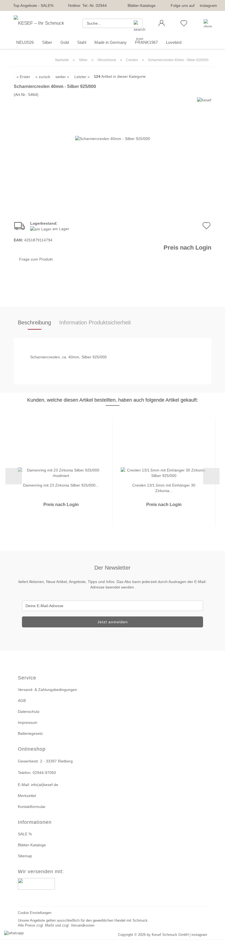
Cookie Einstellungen (34, 913)
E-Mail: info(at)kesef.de (38, 784)
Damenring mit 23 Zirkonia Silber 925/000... (61, 485)
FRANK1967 (146, 42)
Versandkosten (82, 925)
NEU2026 (25, 42)
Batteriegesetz (30, 733)
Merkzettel (27, 795)
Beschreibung (34, 322)
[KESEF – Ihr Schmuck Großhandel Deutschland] (44, 23)
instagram (208, 5)
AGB (22, 700)
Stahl (81, 42)
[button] (161, 23)
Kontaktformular (32, 806)
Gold (64, 42)
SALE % (25, 834)
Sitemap (25, 856)
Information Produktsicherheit (95, 322)
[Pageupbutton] (214, 932)
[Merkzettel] (184, 23)
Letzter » (82, 77)
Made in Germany (110, 42)
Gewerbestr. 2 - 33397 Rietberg (45, 761)
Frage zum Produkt (36, 259)
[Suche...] (136, 23)
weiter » (62, 77)
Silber (47, 42)
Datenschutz (29, 711)
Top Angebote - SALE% (33, 5)
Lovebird (173, 42)
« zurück (42, 77)
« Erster (23, 77)
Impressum (27, 722)
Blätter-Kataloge (142, 5)
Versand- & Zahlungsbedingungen (47, 689)
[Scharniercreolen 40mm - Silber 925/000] (112, 138)
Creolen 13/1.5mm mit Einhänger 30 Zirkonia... (163, 487)
